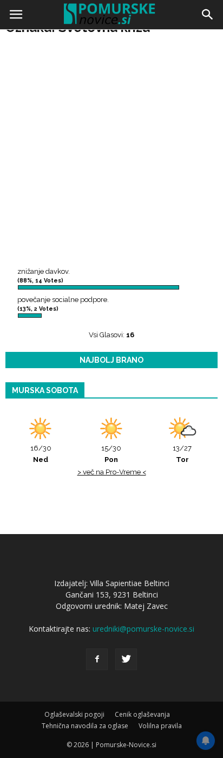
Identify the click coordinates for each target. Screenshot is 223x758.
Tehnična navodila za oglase (85, 725)
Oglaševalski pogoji (74, 714)
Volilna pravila (160, 725)
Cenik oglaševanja (142, 714)
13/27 (182, 454)
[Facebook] (97, 659)
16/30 (40, 454)
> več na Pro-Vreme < (111, 472)
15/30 (111, 454)
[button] (208, 14)
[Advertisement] (111, 149)
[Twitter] (126, 659)
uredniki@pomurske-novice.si (143, 629)
